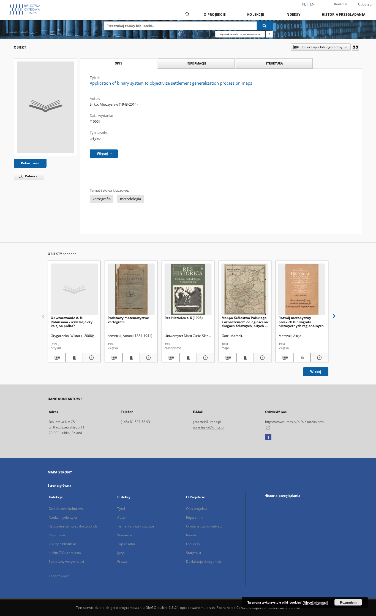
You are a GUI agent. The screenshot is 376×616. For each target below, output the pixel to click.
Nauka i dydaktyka (63, 517)
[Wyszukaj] (265, 25)
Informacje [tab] (196, 63)
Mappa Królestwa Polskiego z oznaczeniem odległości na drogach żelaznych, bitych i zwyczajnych (245, 321)
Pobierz (30, 176)
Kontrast (341, 4)
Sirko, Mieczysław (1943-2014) (114, 104)
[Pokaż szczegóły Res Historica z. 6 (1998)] (204, 357)
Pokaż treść (30, 163)
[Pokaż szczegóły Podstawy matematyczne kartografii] (147, 357)
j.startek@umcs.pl (207, 421)
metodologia (130, 199)
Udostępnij (366, 4)
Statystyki (193, 552)
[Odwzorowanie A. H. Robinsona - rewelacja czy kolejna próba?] (74, 289)
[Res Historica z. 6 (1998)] (188, 289)
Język (121, 552)
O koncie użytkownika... (204, 526)
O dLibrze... (194, 544)
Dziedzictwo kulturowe (66, 508)
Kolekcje (255, 14)
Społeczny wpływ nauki (66, 561)
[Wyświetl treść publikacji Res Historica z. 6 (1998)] (188, 357)
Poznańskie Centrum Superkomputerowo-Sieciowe (258, 607)
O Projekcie (215, 14)
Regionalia (57, 535)
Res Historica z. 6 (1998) (184, 317)
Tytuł (121, 508)
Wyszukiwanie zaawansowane (240, 34)
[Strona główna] (187, 14)
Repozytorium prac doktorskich (73, 526)
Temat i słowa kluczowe (135, 526)
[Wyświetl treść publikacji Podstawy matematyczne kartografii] (131, 357)
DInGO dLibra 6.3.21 (162, 607)
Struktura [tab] (274, 63)
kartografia (101, 199)
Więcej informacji (315, 602)
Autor (121, 517)
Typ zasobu (126, 544)
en (312, 4)
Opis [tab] (118, 63)
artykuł (95, 138)
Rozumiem (348, 602)
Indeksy (292, 14)
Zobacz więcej (60, 576)
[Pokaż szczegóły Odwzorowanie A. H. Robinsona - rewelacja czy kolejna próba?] (90, 357)
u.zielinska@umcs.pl (208, 427)
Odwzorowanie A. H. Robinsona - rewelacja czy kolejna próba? (71, 321)
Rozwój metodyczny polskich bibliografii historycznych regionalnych (301, 321)
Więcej (315, 371)
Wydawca (124, 535)
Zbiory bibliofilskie (63, 544)
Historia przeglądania (343, 14)
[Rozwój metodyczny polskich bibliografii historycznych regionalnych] (302, 289)
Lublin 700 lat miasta (65, 552)
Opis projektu (196, 508)
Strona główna (60, 485)
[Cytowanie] (355, 47)
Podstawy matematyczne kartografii (128, 319)
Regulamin (194, 517)
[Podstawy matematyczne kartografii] (131, 289)
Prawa (122, 561)
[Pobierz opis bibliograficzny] (56, 357)
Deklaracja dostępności (204, 561)
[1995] (95, 121)
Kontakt (192, 535)
